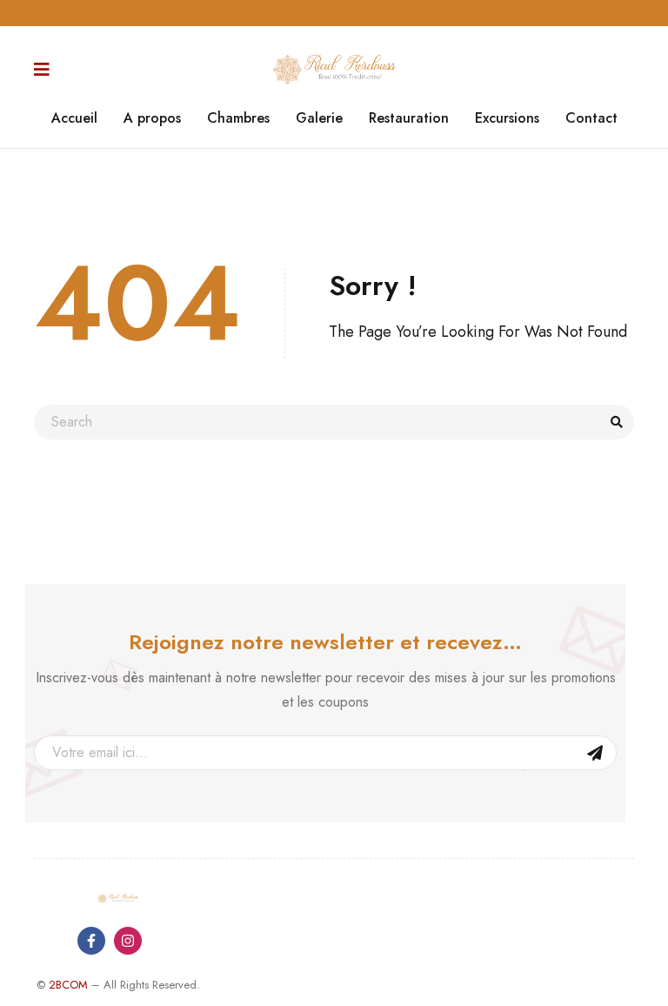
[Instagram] (128, 941)
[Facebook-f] (91, 941)
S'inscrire (595, 752)
